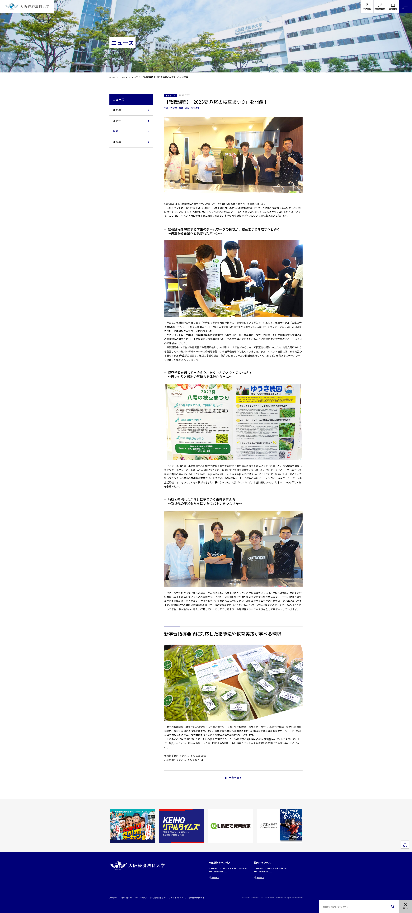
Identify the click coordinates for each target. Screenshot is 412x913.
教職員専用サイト (197, 898)
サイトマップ (141, 898)
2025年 (117, 110)
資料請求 (113, 898)
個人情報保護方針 (157, 898)
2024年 (117, 120)
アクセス (215, 877)
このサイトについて (177, 898)
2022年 (117, 142)
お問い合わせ (126, 898)
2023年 (117, 131)
